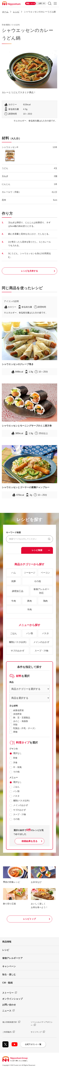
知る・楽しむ (9, 974)
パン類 (16, 791)
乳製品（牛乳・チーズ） (24, 728)
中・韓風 (17, 767)
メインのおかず (20, 805)
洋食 (15, 762)
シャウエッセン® (10, 147)
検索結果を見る (30, 841)
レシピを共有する (29, 271)
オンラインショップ (12, 998)
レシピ (5, 950)
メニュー (55, 3)
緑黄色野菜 (18, 710)
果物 (15, 732)
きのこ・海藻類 (20, 721)
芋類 (15, 724)
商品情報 (6, 941)
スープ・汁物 (19, 814)
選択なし (17, 753)
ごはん (16, 787)
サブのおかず (19, 810)
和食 (15, 758)
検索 (49, 3)
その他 (16, 771)
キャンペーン (9, 966)
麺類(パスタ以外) (21, 800)
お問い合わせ (9, 1004)
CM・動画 (7, 982)
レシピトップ (29, 919)
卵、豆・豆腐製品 (21, 717)
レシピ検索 (37, 550)
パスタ (16, 796)
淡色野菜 (17, 714)
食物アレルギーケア (12, 958)
